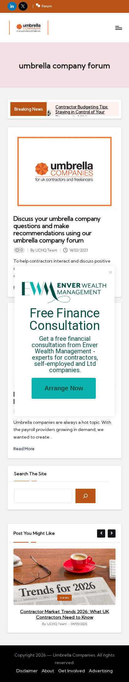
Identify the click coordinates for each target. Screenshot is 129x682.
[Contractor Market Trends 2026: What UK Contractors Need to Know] (64, 577)
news (64, 598)
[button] (101, 533)
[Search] (85, 496)
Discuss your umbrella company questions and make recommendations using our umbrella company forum (57, 229)
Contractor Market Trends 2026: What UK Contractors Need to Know (64, 614)
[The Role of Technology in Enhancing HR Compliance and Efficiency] (29, 28)
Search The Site (30, 473)
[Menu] (118, 27)
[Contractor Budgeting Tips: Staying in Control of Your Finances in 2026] (49, 115)
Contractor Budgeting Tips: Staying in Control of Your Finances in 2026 (81, 112)
